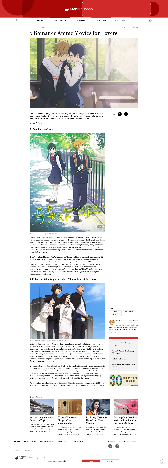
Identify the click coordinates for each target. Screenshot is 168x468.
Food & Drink (60, 20)
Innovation (101, 20)
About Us (17, 450)
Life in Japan (120, 20)
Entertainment (80, 20)
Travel (40, 20)
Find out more (110, 461)
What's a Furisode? (120, 359)
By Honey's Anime (36, 123)
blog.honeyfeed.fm (115, 332)
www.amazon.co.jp (36, 110)
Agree (91, 461)
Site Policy (27, 450)
